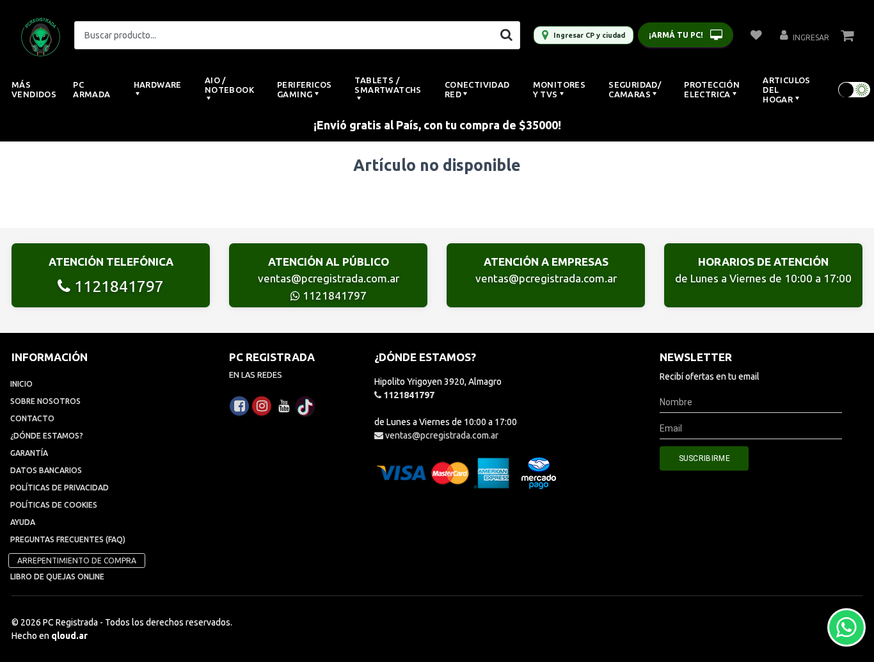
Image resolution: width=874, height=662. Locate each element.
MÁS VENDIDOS (34, 89)
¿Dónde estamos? (46, 436)
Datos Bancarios (46, 470)
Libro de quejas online (57, 576)
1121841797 (117, 286)
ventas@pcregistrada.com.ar (328, 278)
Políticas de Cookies (53, 505)
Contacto (32, 418)
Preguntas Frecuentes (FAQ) (67, 539)
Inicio (21, 384)
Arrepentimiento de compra (76, 560)
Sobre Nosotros (45, 401)
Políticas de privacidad (59, 487)
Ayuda (22, 522)
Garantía (29, 453)
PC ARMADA (91, 89)
